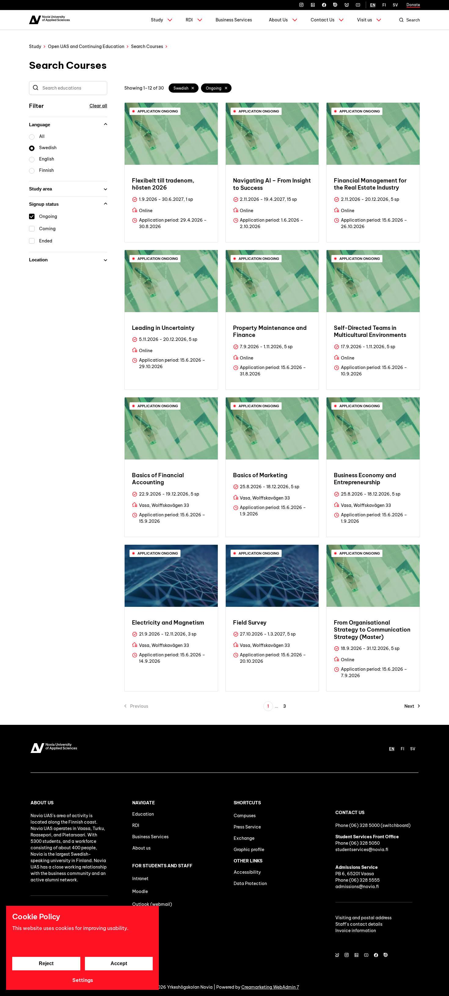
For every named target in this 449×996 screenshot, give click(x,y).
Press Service (247, 827)
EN (372, 5)
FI (384, 5)
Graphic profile (249, 849)
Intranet (140, 878)
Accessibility (247, 872)
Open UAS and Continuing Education (86, 46)
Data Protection (250, 883)
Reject (46, 963)
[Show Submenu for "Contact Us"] (341, 20)
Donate (413, 4)
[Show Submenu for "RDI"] (199, 20)
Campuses (245, 815)
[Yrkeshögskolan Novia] (49, 20)
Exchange (244, 838)
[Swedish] (193, 88)
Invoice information (355, 930)
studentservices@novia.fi (361, 849)
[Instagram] (301, 5)
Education (143, 814)
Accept (119, 963)
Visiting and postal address (363, 917)
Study (157, 20)
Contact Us (322, 20)
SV (395, 5)
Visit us (364, 20)
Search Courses (147, 46)
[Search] (35, 88)
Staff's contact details (358, 924)
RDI (189, 20)
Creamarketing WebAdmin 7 (270, 987)
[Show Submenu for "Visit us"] (378, 20)
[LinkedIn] (313, 5)
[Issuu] (335, 5)
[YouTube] (358, 5)
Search (413, 19)
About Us (278, 20)
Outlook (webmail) (152, 904)
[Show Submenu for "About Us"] (294, 20)
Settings (82, 980)
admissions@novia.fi (357, 886)
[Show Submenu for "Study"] (170, 20)
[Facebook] (324, 5)
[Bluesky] (347, 5)
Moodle (140, 891)
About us (141, 848)
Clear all (98, 106)
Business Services (234, 20)
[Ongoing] (226, 88)
